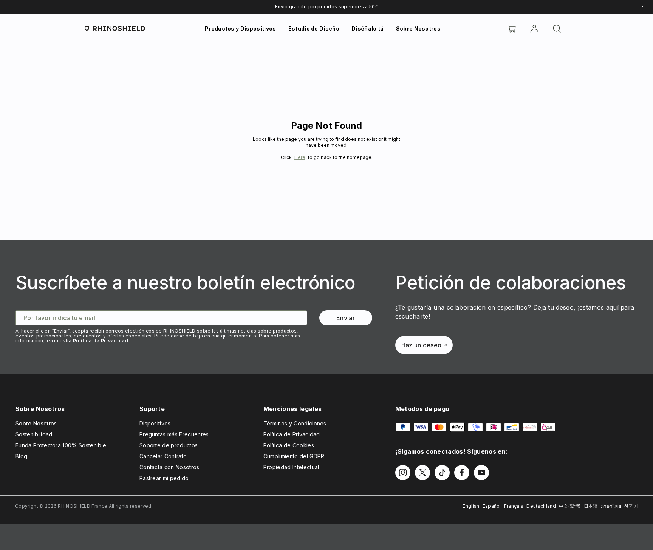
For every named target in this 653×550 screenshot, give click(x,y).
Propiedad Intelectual (291, 467)
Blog (21, 456)
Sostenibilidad (33, 434)
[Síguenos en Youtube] (481, 472)
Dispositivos (155, 423)
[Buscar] (557, 29)
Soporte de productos (168, 445)
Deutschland (541, 506)
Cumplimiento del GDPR (294, 456)
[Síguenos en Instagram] (402, 472)
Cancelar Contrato (163, 456)
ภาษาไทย (611, 506)
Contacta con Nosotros (169, 467)
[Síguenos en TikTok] (442, 472)
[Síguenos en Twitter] (422, 472)
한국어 (631, 506)
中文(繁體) (570, 506)
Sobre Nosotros (418, 28)
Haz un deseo (421, 345)
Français (514, 506)
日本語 (591, 506)
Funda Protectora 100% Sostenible (60, 445)
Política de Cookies (288, 445)
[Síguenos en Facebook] (461, 472)
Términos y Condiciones (294, 423)
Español (492, 506)
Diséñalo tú (367, 28)
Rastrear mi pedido (164, 478)
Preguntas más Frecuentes (174, 434)
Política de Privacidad (100, 341)
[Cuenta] (534, 29)
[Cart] (511, 29)
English (471, 506)
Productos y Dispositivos (240, 28)
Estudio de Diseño (313, 28)
